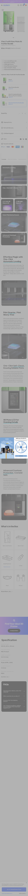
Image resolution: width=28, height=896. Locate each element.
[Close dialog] (27, 438)
